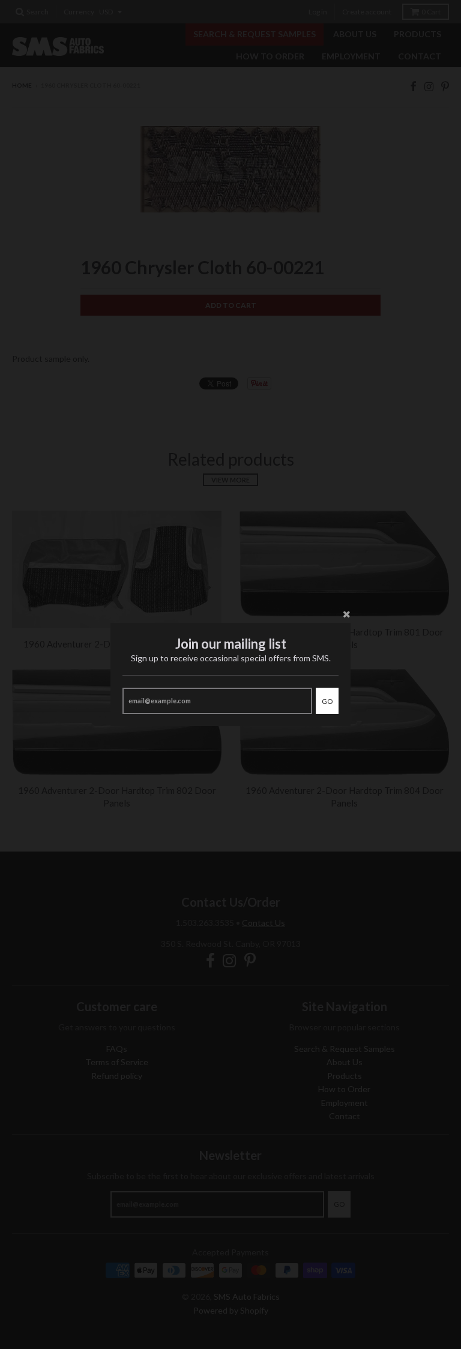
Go (327, 701)
